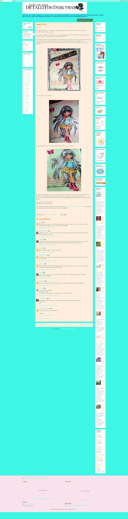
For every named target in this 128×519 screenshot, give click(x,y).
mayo (26, 106)
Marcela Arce (43, 255)
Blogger (76, 509)
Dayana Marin (27, 45)
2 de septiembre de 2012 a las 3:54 (48, 285)
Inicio (65, 325)
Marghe (41, 239)
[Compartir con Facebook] (64, 214)
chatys (41, 272)
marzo (26, 110)
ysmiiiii (40, 222)
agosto (26, 98)
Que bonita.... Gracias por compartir (99, 447)
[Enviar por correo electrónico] (61, 214)
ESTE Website (86, 41)
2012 (26, 83)
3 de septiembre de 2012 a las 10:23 (48, 295)
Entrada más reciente (43, 325)
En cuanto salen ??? (99, 440)
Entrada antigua (87, 325)
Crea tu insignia (98, 30)
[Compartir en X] (63, 214)
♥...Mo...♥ (41, 288)
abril (26, 108)
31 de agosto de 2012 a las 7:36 (47, 245)
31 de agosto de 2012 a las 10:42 (47, 269)
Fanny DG (41, 281)
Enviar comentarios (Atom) (67, 329)
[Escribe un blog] (62, 214)
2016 (26, 74)
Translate (28, 37)
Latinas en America (44, 308)
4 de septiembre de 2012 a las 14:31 (48, 315)
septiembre (27, 95)
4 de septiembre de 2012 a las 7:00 (48, 305)
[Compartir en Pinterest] (66, 214)
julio (26, 102)
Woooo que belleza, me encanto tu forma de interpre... (99, 466)
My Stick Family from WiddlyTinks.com (43, 498)
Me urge (98, 434)
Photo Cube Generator (85, 500)
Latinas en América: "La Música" (74, 206)
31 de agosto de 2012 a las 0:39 (47, 236)
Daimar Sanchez (43, 231)
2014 (26, 79)
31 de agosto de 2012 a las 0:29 (47, 228)
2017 (26, 72)
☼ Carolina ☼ (43, 298)
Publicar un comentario (44, 318)
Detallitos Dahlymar (99, 27)
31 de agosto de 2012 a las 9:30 (47, 252)
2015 (26, 77)
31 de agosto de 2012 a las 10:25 (47, 260)
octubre (27, 92)
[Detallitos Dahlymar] (96, 29)
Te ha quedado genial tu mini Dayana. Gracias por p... (100, 457)
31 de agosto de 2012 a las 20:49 (47, 278)
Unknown (41, 264)
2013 (26, 81)
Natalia (41, 248)
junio (26, 104)
